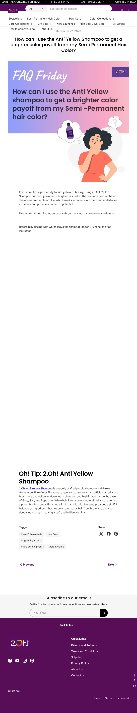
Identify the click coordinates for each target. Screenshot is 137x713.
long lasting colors (31, 540)
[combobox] (68, 8)
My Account (123, 698)
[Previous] (21, 466)
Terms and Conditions (84, 651)
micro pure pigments (32, 546)
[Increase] (87, 457)
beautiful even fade (31, 534)
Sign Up (108, 698)
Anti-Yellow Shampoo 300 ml (45, 414)
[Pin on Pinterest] (116, 533)
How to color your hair (22, 29)
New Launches (66, 23)
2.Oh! (18, 691)
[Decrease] (32, 457)
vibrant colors (56, 546)
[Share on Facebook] (108, 533)
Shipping (76, 657)
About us (46, 29)
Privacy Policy (80, 663)
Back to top (67, 625)
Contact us (78, 675)
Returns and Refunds (84, 645)
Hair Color (53, 534)
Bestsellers (15, 18)
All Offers (119, 23)
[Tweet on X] (101, 533)
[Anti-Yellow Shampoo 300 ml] (68, 323)
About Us (77, 669)
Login (97, 698)
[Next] (26, 466)
